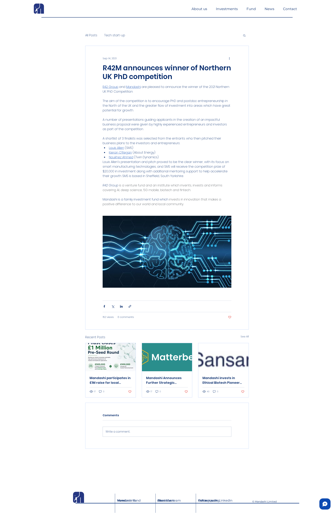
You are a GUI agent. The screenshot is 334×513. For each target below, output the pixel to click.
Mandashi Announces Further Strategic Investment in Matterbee (166, 380)
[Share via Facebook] (104, 306)
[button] (244, 35)
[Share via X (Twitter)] (112, 306)
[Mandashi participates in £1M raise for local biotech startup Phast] (110, 357)
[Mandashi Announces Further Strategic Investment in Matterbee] (167, 357)
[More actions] (229, 58)
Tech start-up (114, 35)
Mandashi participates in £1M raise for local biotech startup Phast (110, 380)
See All (245, 336)
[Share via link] (130, 306)
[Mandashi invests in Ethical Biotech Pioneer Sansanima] (223, 357)
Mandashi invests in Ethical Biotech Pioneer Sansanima (221, 380)
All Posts (91, 35)
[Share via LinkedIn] (121, 306)
